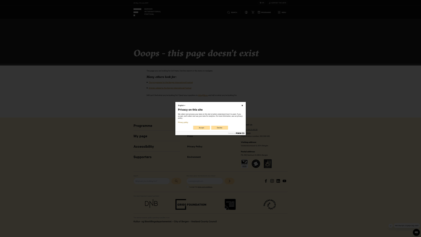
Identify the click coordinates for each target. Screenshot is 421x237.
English (181, 105)
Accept (201, 128)
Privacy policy (183, 122)
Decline (219, 128)
